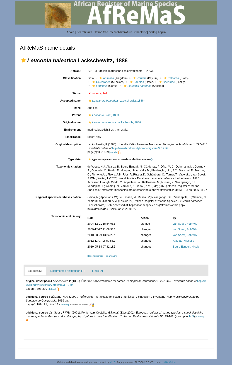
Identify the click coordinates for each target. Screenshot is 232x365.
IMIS (191, 316)
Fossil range (73, 137)
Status (76, 93)
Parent (76, 115)
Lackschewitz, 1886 (116, 122)
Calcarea (173, 78)
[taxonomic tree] (96, 256)
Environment (72, 129)
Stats (152, 32)
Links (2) (97, 271)
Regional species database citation (58, 197)
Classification (72, 78)
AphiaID (75, 71)
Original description (68, 144)
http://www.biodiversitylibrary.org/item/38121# (140, 148)
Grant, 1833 (105, 115)
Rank (77, 108)
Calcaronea (103, 82)
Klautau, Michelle (183, 240)
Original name (72, 122)
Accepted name (70, 100)
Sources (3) (35, 271)
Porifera (142, 78)
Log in (162, 32)
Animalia (108, 78)
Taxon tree (101, 32)
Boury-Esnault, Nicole (186, 246)
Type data (74, 159)
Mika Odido (170, 362)
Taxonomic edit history (66, 216)
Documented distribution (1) (67, 271)
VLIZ (112, 362)
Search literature (121, 32)
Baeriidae (169, 82)
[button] (23, 60)
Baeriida (139, 82)
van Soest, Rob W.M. (185, 223)
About (70, 32)
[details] (113, 152)
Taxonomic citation (68, 166)
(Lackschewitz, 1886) (118, 100)
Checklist (140, 32)
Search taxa (84, 32)
